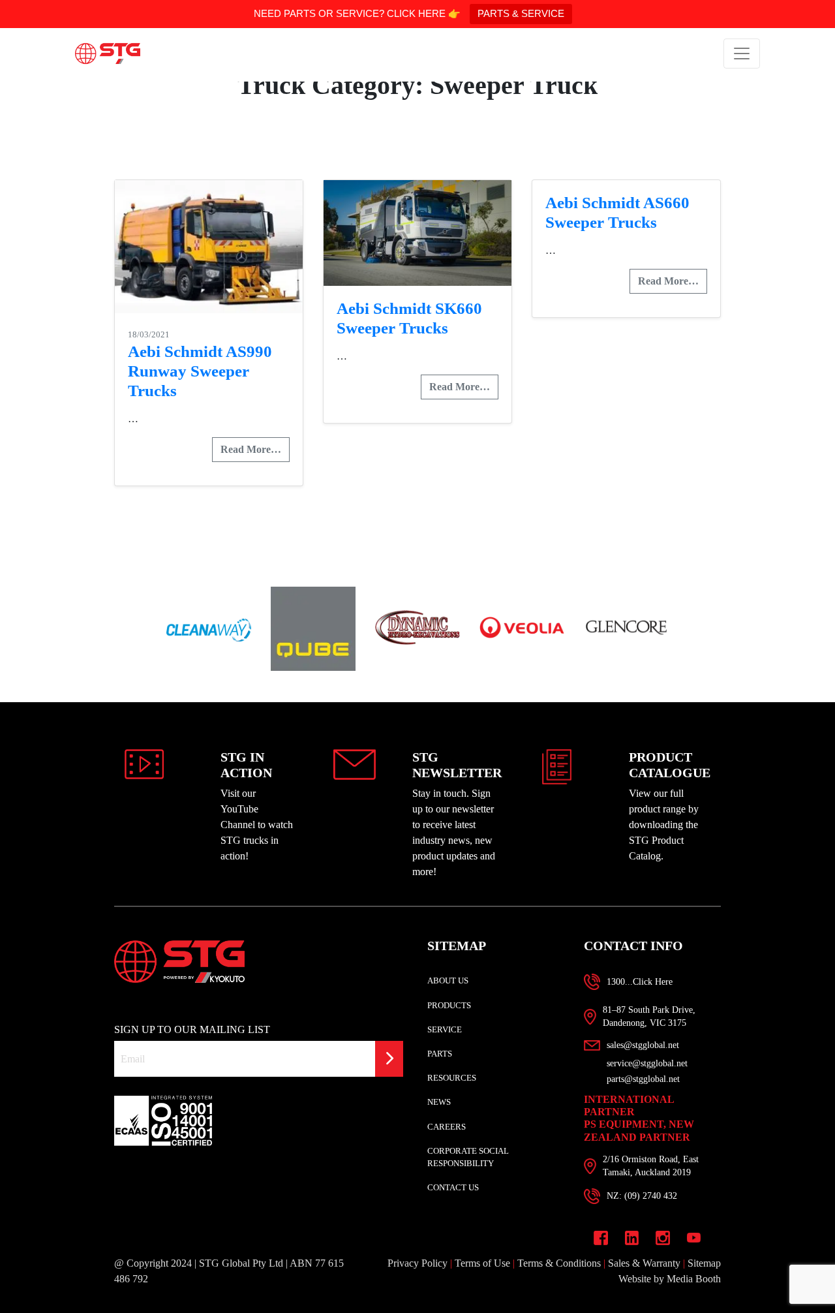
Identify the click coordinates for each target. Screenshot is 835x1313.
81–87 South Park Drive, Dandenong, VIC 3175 (649, 1016)
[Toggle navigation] (741, 54)
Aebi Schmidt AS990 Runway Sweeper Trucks (200, 371)
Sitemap (704, 1263)
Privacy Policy (417, 1263)
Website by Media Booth (669, 1278)
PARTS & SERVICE (521, 13)
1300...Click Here (640, 982)
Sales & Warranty (644, 1263)
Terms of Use (482, 1263)
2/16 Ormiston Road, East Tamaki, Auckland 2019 (651, 1165)
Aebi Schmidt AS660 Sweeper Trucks (617, 212)
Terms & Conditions (559, 1263)
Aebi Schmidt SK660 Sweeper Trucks (409, 318)
